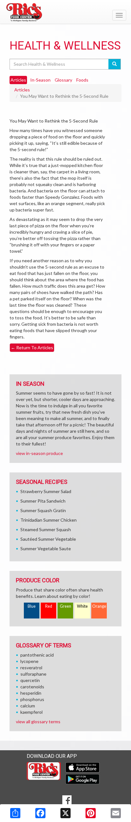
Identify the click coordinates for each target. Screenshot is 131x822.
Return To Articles (32, 347)
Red (48, 606)
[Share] (15, 813)
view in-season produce (39, 453)
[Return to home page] (65, 12)
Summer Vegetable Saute (45, 548)
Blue (32, 606)
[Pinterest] (90, 813)
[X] (65, 813)
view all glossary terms (38, 721)
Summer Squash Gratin (43, 510)
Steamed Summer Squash (45, 529)
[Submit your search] (114, 64)
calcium (27, 705)
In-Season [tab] (40, 80)
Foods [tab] (82, 80)
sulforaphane (33, 674)
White (82, 606)
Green (65, 606)
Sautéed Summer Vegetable (48, 539)
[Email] (115, 813)
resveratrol (31, 667)
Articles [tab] (18, 80)
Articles (22, 89)
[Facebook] (40, 813)
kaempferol (31, 712)
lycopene (29, 661)
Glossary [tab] (63, 80)
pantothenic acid (37, 655)
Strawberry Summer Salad (45, 491)
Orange (99, 606)
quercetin (30, 680)
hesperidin (30, 693)
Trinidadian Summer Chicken (48, 520)
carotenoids (32, 686)
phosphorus (32, 699)
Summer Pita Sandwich (43, 501)
